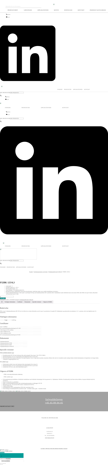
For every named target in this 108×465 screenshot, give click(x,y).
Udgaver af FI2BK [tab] (47, 302)
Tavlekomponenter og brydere (41, 271)
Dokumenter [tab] (27, 302)
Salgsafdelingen (54, 399)
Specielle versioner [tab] (36, 302)
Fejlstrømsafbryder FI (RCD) (55, 271)
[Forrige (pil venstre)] (0, 464)
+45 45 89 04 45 (54, 402)
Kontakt (81, 10)
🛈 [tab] (1, 302)
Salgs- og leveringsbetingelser (49, 425)
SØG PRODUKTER (5, 92)
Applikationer (43, 10)
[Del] (3, 463)
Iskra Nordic (3, 1)
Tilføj (3, 298)
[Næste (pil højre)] (2, 464)
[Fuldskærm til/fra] (2, 463)
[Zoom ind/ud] (0, 463)
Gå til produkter (5, 461)
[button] (13, 10)
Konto (56, 10)
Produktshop (13, 10)
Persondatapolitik (49, 421)
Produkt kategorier (98, 10)
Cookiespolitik (49, 423)
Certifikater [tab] (19, 302)
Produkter (67, 89)
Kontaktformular (49, 441)
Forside (59, 89)
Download (68, 10)
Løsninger (28, 10)
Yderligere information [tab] (10, 302)
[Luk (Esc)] (5, 463)
